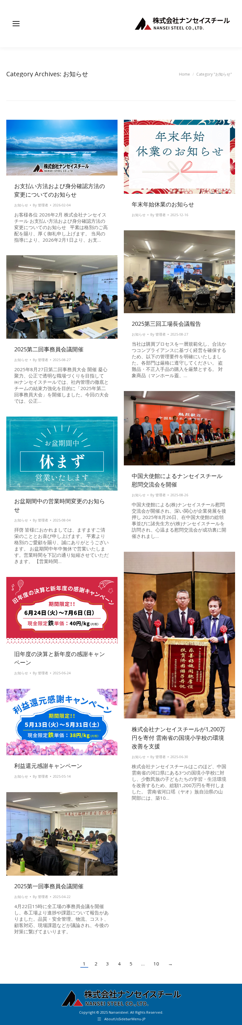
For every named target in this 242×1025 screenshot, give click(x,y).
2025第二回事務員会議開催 (49, 349)
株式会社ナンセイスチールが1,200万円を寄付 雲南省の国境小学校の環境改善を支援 (178, 737)
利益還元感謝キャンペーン (48, 765)
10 (156, 963)
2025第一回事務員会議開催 (49, 886)
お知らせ (21, 205)
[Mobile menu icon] (16, 24)
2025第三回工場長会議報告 (166, 323)
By (40, 205)
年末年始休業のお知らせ (163, 204)
